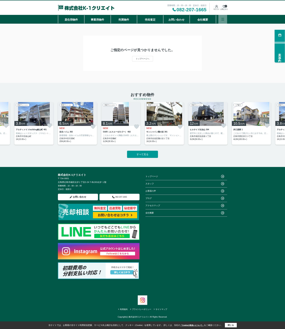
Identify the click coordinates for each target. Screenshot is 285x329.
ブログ (148, 198)
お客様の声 (150, 191)
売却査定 (150, 19)
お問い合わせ (176, 19)
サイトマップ (161, 309)
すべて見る (142, 154)
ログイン (216, 9)
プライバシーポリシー (141, 309)
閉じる (231, 325)
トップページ (151, 176)
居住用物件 (71, 19)
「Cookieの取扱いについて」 (192, 325)
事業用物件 (97, 19)
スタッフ (149, 183)
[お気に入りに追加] (6, 125)
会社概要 (202, 19)
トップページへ (142, 59)
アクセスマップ (152, 205)
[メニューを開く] (223, 19)
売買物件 (123, 19)
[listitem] (77, 123)
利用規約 (124, 309)
